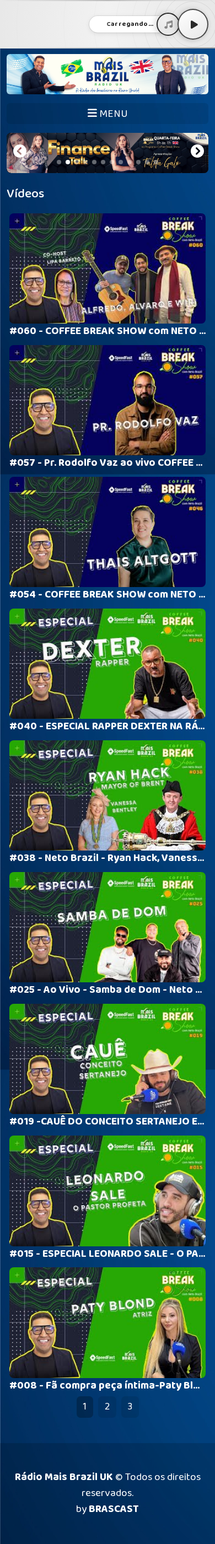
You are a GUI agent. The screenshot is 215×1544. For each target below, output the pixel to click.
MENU (112, 113)
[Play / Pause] (193, 24)
